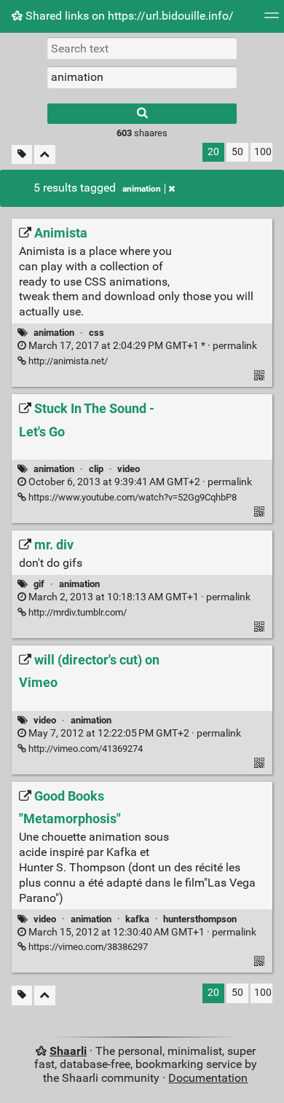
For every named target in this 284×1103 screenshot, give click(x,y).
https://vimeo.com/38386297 (87, 946)
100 (263, 152)
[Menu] (271, 20)
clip (96, 468)
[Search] (142, 113)
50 (237, 152)
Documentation (208, 1078)
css (96, 332)
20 (213, 152)
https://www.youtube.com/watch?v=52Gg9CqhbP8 (131, 497)
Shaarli (68, 1051)
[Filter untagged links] (22, 155)
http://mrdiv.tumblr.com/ (76, 612)
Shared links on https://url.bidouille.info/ (128, 16)
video (128, 468)
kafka (137, 919)
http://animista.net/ (67, 361)
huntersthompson (200, 919)
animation (141, 189)
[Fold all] (44, 155)
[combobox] (142, 77)
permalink (141, 345)
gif (38, 583)
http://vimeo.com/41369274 (84, 748)
